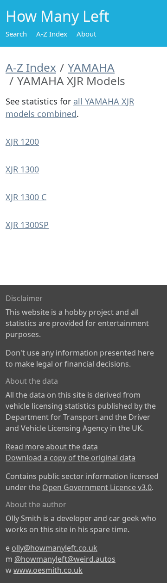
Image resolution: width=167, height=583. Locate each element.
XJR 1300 (22, 169)
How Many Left (57, 16)
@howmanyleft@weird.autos (65, 559)
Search (16, 33)
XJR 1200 (22, 141)
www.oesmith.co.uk (48, 570)
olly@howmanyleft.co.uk (54, 548)
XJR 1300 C (26, 197)
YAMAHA (91, 67)
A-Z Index (51, 33)
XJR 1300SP (27, 224)
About (86, 33)
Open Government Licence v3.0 (97, 487)
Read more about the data (52, 447)
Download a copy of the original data (70, 458)
